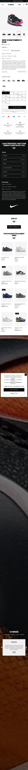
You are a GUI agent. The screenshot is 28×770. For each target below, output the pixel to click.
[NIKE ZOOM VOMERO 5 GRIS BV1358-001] (9, 80)
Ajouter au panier (17, 107)
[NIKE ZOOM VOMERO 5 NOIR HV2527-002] (23, 80)
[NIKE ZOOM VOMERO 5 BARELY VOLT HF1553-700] (4, 80)
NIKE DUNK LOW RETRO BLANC (20, 282)
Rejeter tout (14, 393)
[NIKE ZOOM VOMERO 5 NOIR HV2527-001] (18, 80)
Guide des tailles (22, 71)
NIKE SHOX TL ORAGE (18, 328)
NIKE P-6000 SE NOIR (5, 258)
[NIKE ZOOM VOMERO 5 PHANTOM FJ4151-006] (4, 85)
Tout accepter (14, 389)
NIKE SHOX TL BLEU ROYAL (6, 304)
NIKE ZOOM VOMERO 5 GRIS (6, 282)
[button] (23, 4)
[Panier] (26, 4)
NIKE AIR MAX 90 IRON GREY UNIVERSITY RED (20, 305)
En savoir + (5, 71)
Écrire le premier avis (15, 50)
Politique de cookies (8, 386)
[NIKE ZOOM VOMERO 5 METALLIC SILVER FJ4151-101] (14, 80)
